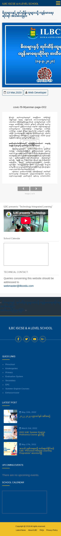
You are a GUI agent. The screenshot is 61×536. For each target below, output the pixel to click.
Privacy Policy (52, 530)
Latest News (21, 530)
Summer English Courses (17, 389)
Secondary (10, 380)
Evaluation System (14, 376)
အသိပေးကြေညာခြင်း (12, 310)
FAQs (42, 530)
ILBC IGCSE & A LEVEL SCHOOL (20, 4)
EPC (7, 385)
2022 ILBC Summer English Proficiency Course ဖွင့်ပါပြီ (32, 433)
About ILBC (32, 530)
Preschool (10, 364)
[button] (58, 3)
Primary (9, 372)
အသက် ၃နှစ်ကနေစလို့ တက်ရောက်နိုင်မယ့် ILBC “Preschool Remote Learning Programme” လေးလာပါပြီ (36, 450)
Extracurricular (12, 393)
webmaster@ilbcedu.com (19, 285)
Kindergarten (11, 368)
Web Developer (37, 92)
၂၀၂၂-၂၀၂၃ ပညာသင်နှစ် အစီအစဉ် (34, 416)
